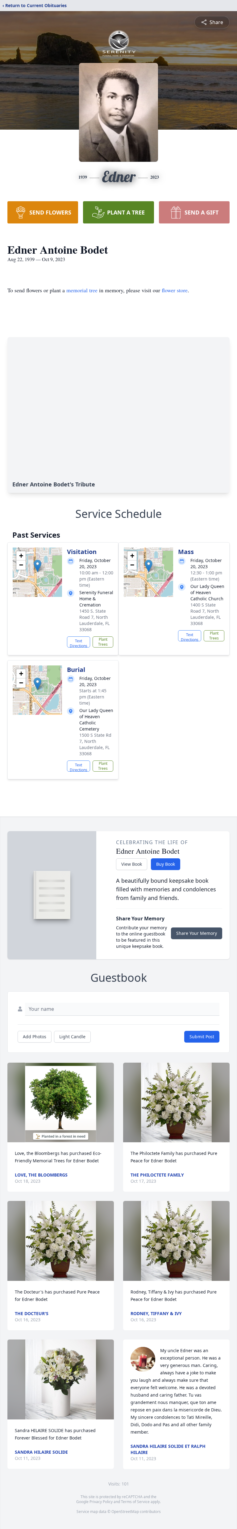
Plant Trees (103, 642)
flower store (175, 290)
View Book (131, 864)
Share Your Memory (196, 933)
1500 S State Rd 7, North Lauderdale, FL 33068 (95, 744)
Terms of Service (135, 1501)
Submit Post (201, 1036)
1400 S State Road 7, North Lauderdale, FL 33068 (205, 614)
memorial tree (82, 290)
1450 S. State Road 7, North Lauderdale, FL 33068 (94, 620)
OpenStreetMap (125, 1511)
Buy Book (165, 864)
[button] (37, 566)
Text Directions (78, 643)
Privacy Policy (101, 1501)
